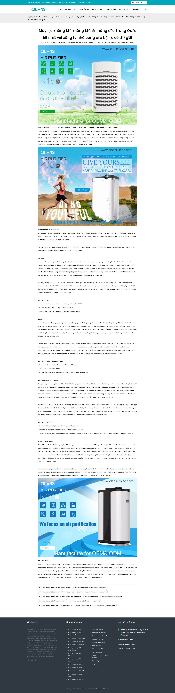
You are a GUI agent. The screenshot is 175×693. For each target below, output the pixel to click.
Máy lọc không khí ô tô (76, 645)
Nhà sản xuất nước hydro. (100, 636)
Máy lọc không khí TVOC (76, 667)
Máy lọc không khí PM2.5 (76, 641)
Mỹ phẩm (95, 664)
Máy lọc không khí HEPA (76, 671)
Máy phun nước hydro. (99, 633)
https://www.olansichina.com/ (122, 43)
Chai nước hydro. (97, 639)
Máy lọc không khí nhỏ (76, 664)
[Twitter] (32, 660)
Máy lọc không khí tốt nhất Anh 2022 (53, 601)
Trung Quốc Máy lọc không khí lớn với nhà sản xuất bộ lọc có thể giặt (86, 574)
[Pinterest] (35, 660)
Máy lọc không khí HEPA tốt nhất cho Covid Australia (95, 606)
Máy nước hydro (97, 629)
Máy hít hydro (97, 661)
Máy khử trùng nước (98, 642)
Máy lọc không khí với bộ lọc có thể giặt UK (90, 588)
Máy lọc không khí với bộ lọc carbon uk (91, 592)
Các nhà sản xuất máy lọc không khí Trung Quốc (82, 131)
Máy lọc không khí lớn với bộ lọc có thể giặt (55, 588)
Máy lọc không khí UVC (76, 680)
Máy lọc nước (96, 646)
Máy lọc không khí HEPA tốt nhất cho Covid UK (56, 592)
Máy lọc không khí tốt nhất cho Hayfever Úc (55, 606)
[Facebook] (28, 660)
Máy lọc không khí (74, 629)
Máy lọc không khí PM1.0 (76, 638)
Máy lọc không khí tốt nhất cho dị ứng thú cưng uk (103, 597)
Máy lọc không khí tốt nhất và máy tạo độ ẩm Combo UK (60, 597)
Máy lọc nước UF (97, 652)
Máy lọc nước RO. (97, 649)
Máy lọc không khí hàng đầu (59, 448)
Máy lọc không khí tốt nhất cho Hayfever (85, 601)
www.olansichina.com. (127, 648)
